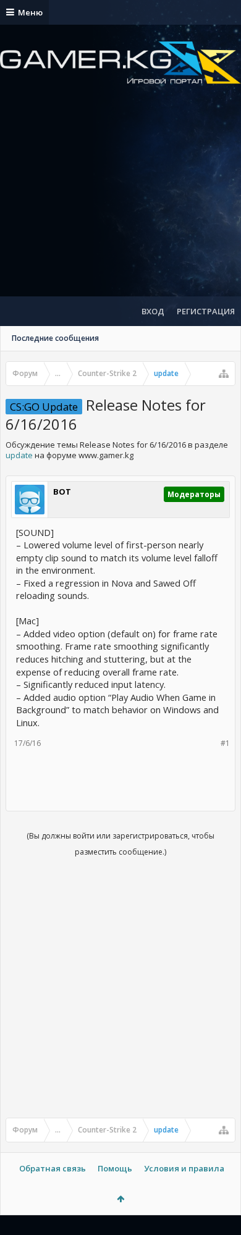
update (19, 455)
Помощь (115, 1168)
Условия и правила (184, 1168)
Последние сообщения (55, 338)
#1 (225, 743)
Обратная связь (52, 1168)
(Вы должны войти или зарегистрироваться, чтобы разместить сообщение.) (120, 844)
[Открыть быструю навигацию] (224, 373)
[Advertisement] (120, 201)
